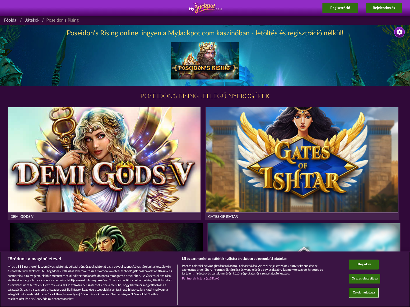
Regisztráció (340, 8)
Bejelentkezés (384, 8)
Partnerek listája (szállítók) (200, 278)
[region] (205, 279)
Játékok (32, 20)
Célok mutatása (364, 292)
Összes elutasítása (365, 278)
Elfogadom (363, 264)
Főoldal (10, 20)
